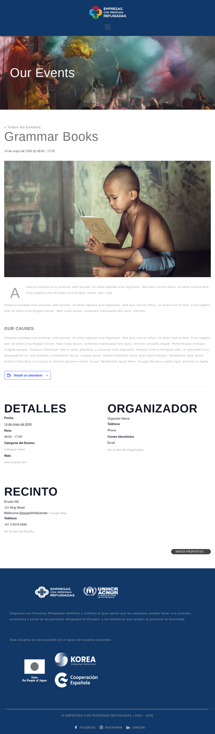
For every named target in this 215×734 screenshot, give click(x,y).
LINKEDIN (138, 727)
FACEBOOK (88, 727)
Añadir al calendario (28, 375)
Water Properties (190, 551)
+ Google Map (56, 513)
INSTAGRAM (113, 727)
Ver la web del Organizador (126, 449)
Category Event (14, 449)
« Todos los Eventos (22, 127)
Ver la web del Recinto (19, 531)
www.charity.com (15, 462)
